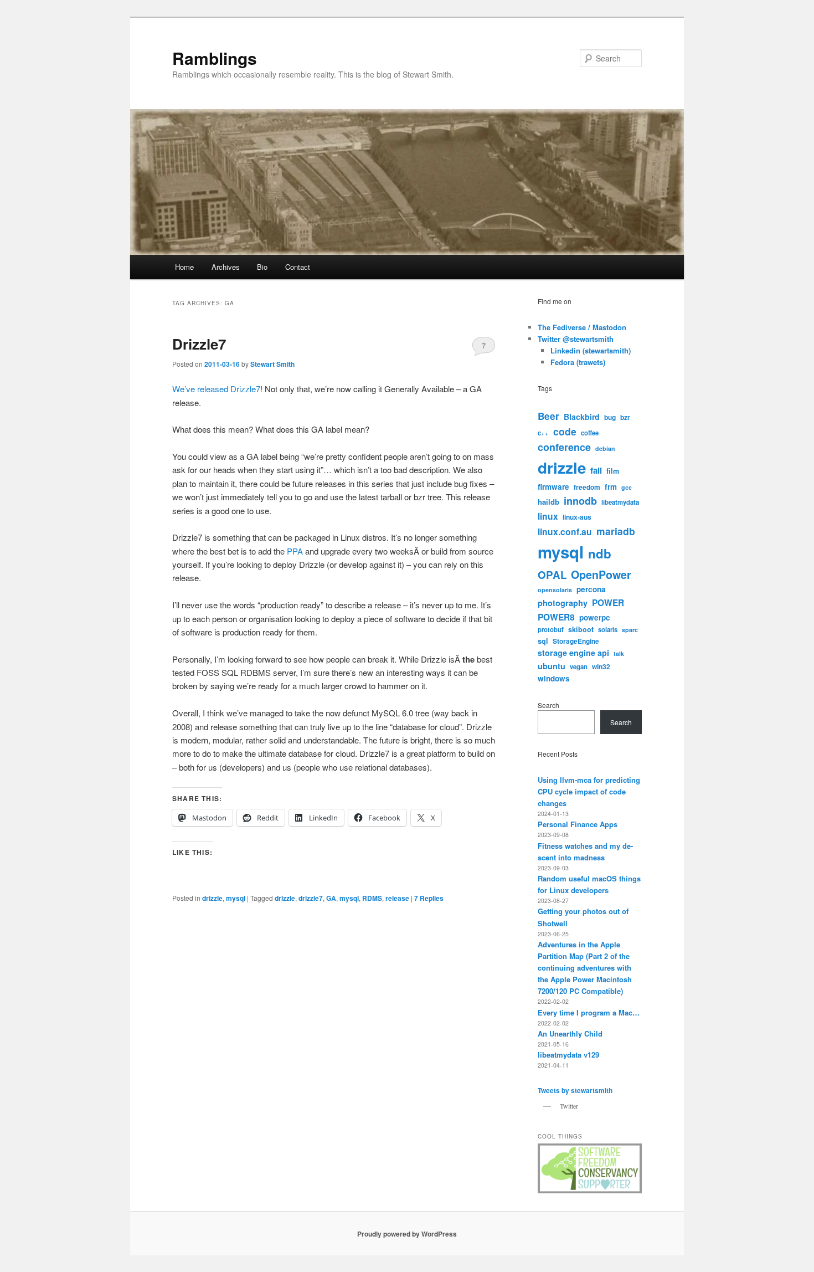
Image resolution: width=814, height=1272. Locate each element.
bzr (625, 417)
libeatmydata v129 (568, 1054)
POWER (608, 602)
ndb (599, 553)
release (397, 898)
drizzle (212, 898)
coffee (590, 432)
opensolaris (555, 590)
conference (564, 447)
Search (548, 705)
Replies (429, 898)
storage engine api (573, 652)
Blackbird (582, 416)
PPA (295, 551)
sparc (630, 629)
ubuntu (551, 665)
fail (596, 470)
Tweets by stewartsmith (575, 1090)
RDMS (372, 898)
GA (331, 898)
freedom (587, 487)
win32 (601, 666)
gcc (626, 487)
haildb (548, 501)
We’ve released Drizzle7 (216, 388)
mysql (235, 898)
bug (610, 417)
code (564, 431)
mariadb (615, 531)
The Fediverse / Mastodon (582, 327)
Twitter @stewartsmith (576, 339)
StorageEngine (576, 641)
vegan (579, 666)
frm (611, 486)
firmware (553, 486)
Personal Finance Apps (577, 824)
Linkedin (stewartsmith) (590, 350)
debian (605, 448)
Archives (226, 266)
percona (591, 589)
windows (554, 678)
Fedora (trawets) (577, 362)
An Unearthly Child (570, 1033)
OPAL (552, 574)
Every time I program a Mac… (589, 1012)
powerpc (594, 617)
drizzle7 (310, 898)
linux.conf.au (565, 531)
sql (543, 641)
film (612, 471)
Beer (548, 416)
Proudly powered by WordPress (407, 1234)
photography (563, 602)
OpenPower (601, 574)
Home (184, 266)
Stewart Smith (272, 364)
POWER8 (556, 617)
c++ (543, 432)
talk (619, 653)
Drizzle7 (199, 344)
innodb (580, 501)
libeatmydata (620, 501)
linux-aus (577, 517)
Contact (297, 266)
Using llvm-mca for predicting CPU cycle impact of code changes (589, 791)
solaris (607, 629)
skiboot (581, 629)
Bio (262, 266)
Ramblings (214, 58)
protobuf (551, 629)
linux (548, 516)
